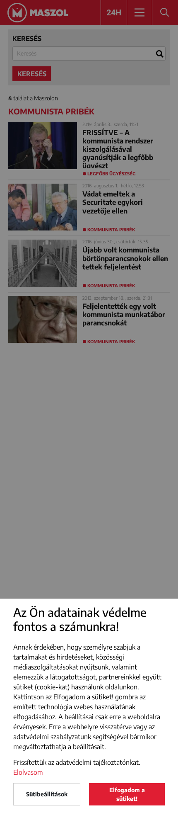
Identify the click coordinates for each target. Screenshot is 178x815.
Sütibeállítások (46, 794)
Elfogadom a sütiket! (127, 794)
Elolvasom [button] (28, 772)
